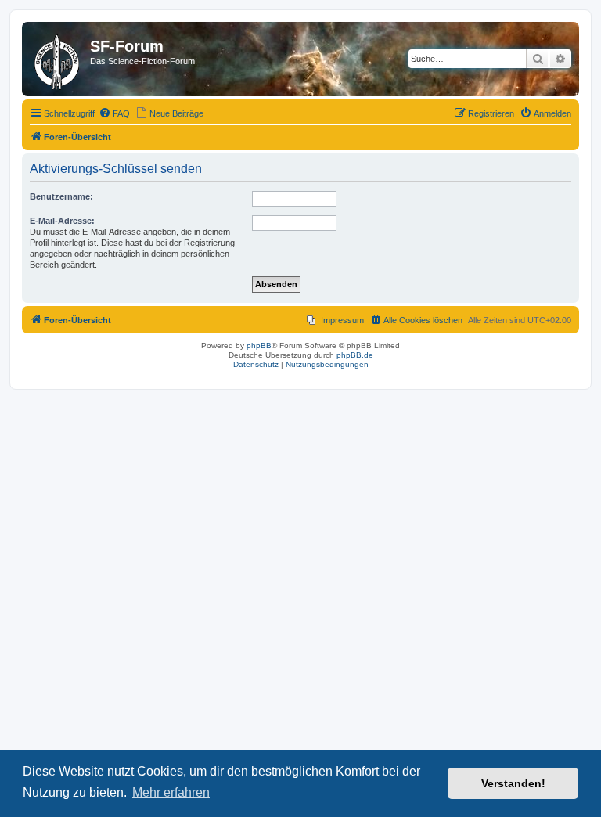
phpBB (259, 345)
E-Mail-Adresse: (62, 220)
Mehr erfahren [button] (171, 792)
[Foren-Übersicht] (58, 59)
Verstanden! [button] (513, 783)
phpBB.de (354, 355)
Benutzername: (61, 196)
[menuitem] (114, 113)
